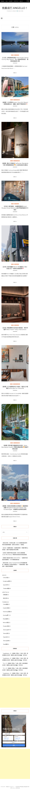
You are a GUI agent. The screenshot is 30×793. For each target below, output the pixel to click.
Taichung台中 (6, 629)
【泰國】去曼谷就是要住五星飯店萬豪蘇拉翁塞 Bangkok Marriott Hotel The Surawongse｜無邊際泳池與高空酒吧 (15, 507)
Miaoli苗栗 (5, 618)
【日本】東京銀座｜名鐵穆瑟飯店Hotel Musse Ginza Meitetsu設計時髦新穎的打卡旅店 (15, 208)
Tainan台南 (5, 633)
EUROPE (10, 1)
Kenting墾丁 (6, 615)
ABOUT (21, 1)
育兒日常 (5, 598)
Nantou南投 (6, 622)
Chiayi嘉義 (5, 604)
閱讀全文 (15, 72)
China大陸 (5, 577)
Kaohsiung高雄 (6, 611)
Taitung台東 (6, 640)
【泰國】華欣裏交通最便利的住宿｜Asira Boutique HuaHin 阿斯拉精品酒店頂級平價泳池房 (15, 447)
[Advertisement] (15, 693)
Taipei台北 (5, 637)
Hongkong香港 (6, 581)
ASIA (7, 1)
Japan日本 (16, 203)
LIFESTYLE (16, 1)
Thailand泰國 (16, 99)
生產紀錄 (5, 594)
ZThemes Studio (23, 786)
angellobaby (6, 653)
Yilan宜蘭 (5, 644)
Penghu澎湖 (6, 626)
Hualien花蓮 (6, 608)
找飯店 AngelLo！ (15, 7)
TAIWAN (2, 1)
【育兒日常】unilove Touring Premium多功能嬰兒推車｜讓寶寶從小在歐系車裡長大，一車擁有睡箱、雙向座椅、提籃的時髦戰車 (15, 564)
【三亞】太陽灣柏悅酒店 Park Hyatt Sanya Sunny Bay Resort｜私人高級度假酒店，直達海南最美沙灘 (15, 59)
